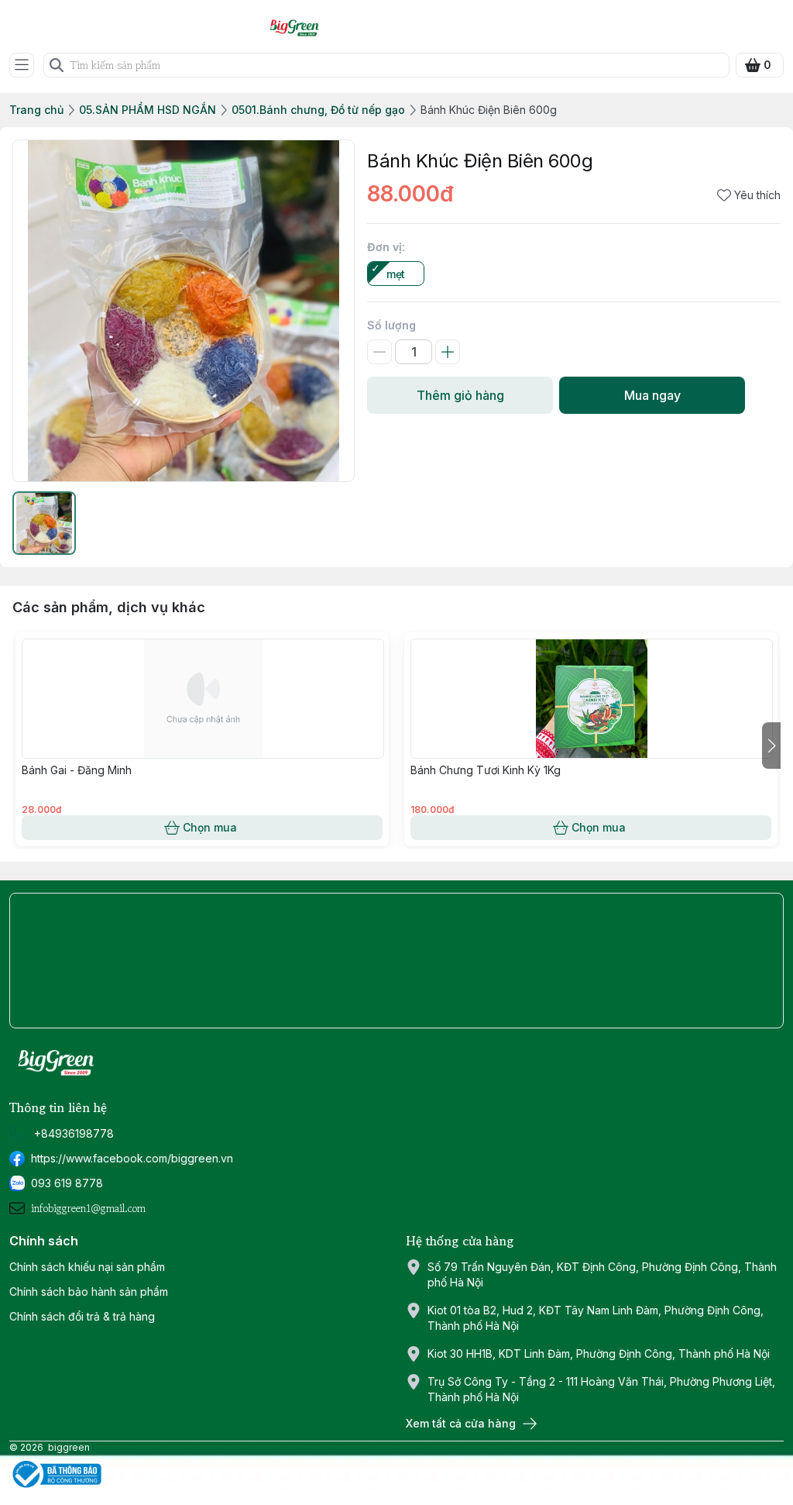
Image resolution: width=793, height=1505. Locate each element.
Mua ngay (652, 395)
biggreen (69, 1447)
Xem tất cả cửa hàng (461, 1423)
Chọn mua (210, 827)
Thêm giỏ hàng (460, 395)
